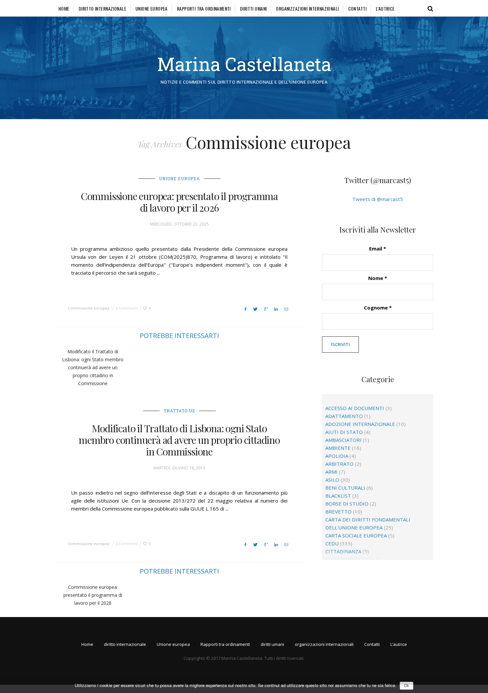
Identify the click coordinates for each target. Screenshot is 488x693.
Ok (406, 685)
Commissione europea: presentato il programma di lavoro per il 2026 (179, 201)
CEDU (332, 543)
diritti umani (253, 8)
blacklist (338, 495)
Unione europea (151, 8)
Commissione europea (88, 308)
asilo (332, 479)
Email (377, 248)
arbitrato (339, 463)
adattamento (344, 416)
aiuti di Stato (344, 432)
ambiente (338, 448)
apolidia (336, 455)
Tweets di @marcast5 (377, 199)
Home (63, 8)
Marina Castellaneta (244, 64)
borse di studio (346, 503)
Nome (377, 278)
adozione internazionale (360, 424)
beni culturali (345, 487)
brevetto (338, 511)
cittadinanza (343, 551)
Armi (331, 471)
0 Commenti (127, 308)
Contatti (357, 8)
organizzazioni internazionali (307, 8)
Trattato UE (179, 410)
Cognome (378, 307)
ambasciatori (343, 440)
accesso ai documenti (354, 408)
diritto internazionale (102, 8)
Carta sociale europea (356, 535)
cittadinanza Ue (347, 559)
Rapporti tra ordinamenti (204, 8)
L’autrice (385, 8)
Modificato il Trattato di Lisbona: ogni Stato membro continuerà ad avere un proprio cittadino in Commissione (92, 367)
